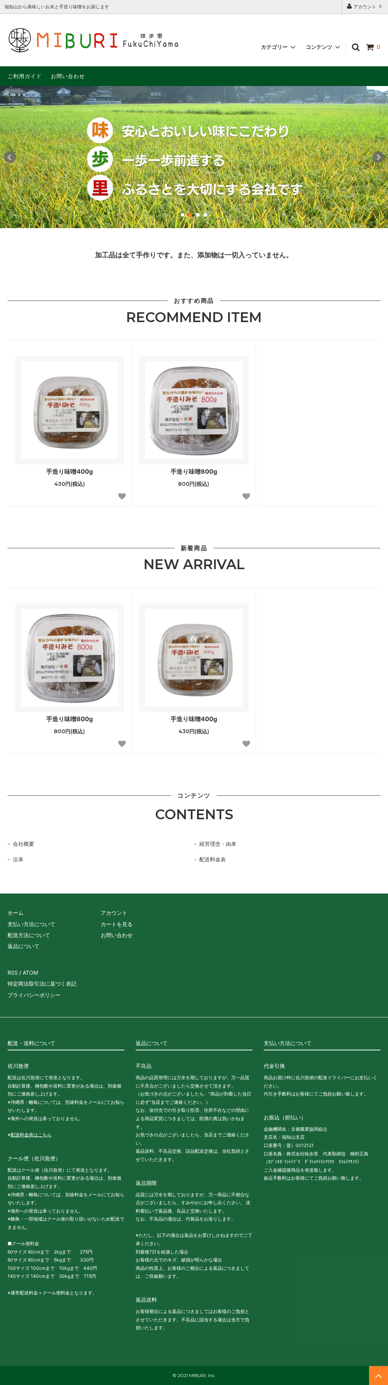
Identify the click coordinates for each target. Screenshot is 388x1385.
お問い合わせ (68, 76)
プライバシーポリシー (34, 995)
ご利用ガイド (25, 76)
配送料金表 (212, 859)
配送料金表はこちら (31, 1135)
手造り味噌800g (194, 471)
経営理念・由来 (217, 843)
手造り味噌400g (69, 471)
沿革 (18, 859)
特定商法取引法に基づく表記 (42, 983)
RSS (13, 972)
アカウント (364, 6)
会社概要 (23, 843)
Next (378, 157)
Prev (10, 157)
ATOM (30, 972)
